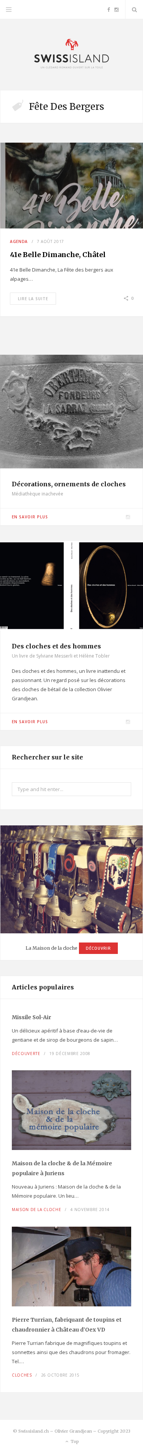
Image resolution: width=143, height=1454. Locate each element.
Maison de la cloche (36, 1209)
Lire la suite (33, 298)
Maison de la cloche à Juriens (62, 1168)
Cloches (22, 1375)
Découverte (26, 1053)
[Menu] (9, 9)
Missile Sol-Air (31, 1017)
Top (74, 1441)
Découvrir (98, 948)
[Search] (134, 9)
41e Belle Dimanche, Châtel (58, 254)
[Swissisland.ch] (72, 54)
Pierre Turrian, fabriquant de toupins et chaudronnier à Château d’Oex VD (67, 1324)
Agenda (19, 241)
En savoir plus (30, 517)
